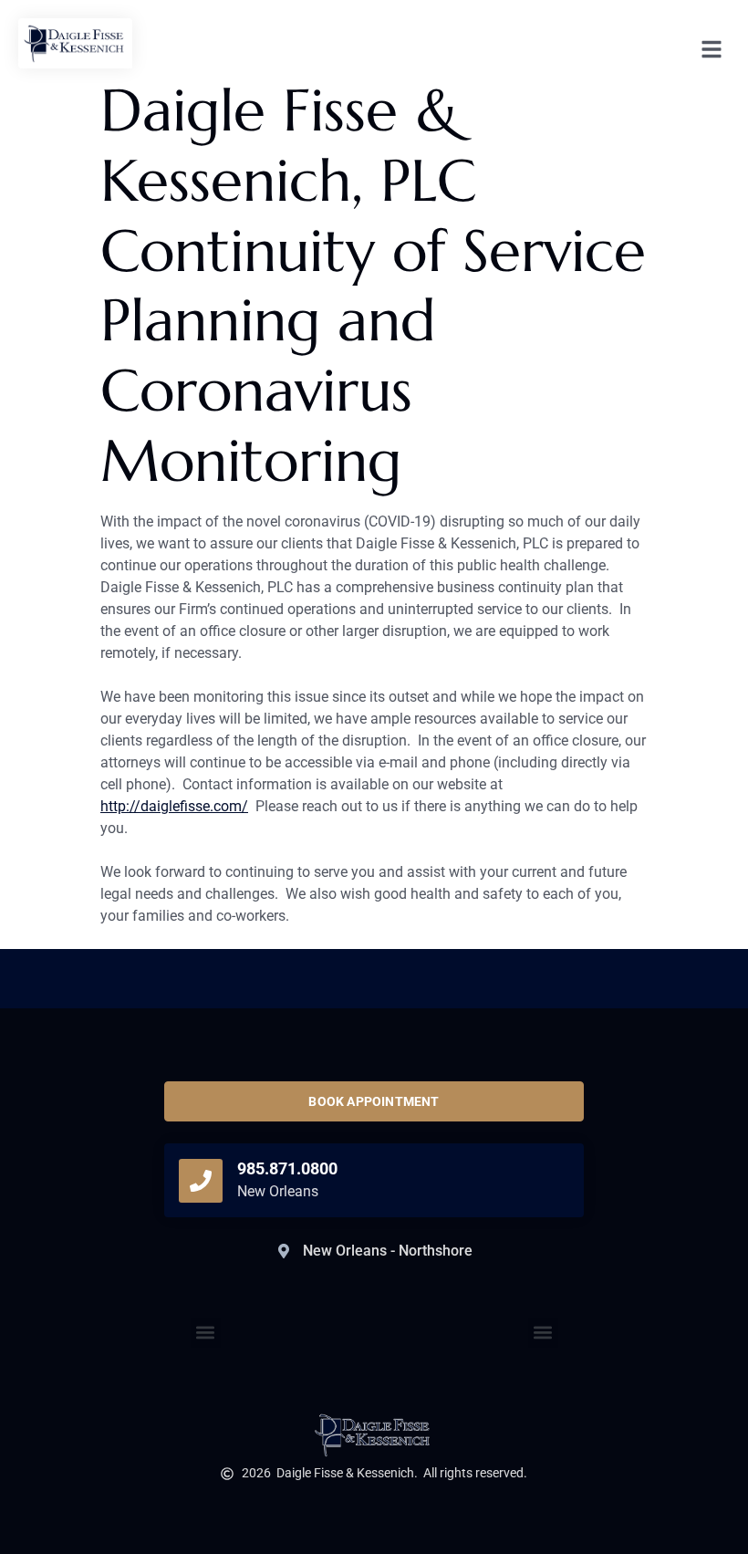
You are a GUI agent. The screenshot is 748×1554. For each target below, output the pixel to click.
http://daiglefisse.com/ (174, 806)
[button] (543, 1333)
